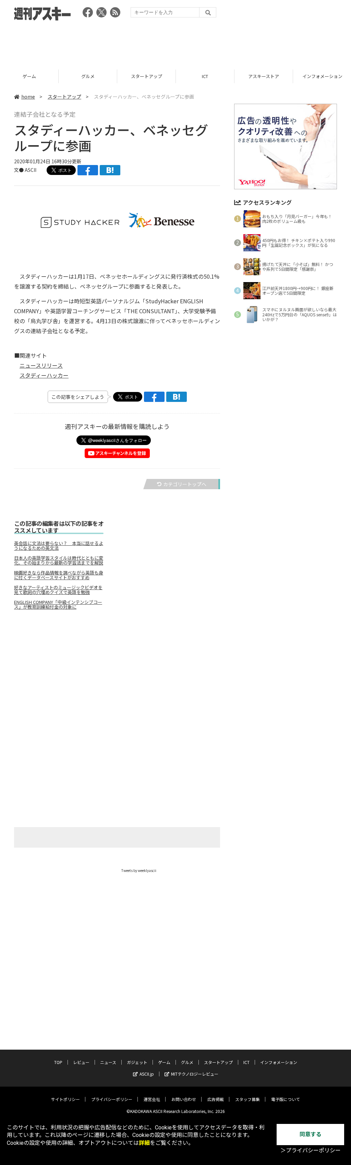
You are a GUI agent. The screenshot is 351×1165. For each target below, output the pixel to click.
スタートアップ (88, 76)
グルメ (29, 76)
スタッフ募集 (247, 1099)
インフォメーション (264, 76)
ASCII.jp (147, 1074)
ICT (146, 76)
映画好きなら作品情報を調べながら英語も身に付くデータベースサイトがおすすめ (58, 575)
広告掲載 (215, 1099)
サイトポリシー (65, 1099)
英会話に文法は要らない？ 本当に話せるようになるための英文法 (58, 545)
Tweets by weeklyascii (138, 870)
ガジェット (137, 1062)
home (28, 96)
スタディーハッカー (44, 375)
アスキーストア (205, 76)
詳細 (144, 1143)
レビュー (81, 1062)
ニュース (108, 1062)
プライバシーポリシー (111, 1099)
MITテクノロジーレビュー (194, 1074)
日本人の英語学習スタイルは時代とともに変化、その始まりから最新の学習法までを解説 (58, 560)
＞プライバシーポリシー (310, 1150)
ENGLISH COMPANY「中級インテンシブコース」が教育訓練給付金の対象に (58, 604)
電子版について (285, 1099)
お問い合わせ (183, 1099)
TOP (58, 1062)
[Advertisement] (175, 42)
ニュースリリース (41, 365)
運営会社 (152, 1099)
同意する (311, 1134)
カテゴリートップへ (184, 484)
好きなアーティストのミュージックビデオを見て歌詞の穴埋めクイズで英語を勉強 (58, 590)
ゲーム (164, 1062)
